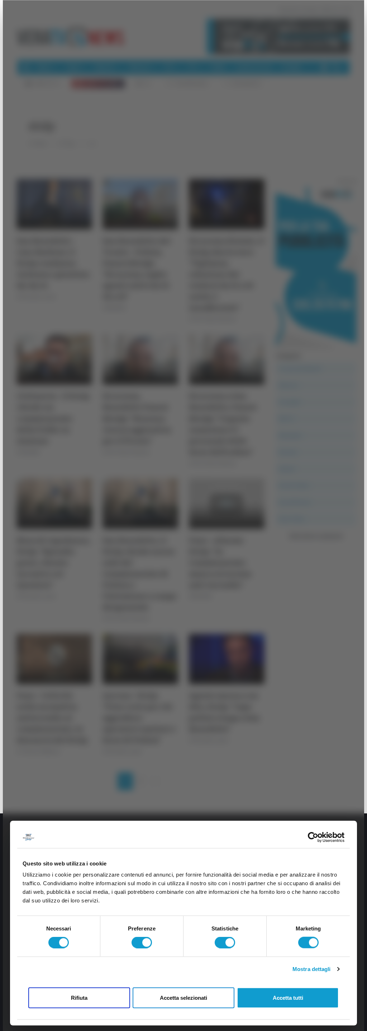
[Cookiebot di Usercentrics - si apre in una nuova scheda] (313, 837)
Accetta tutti (288, 997)
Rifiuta (79, 997)
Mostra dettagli (311, 969)
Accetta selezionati (183, 997)
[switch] (142, 942)
